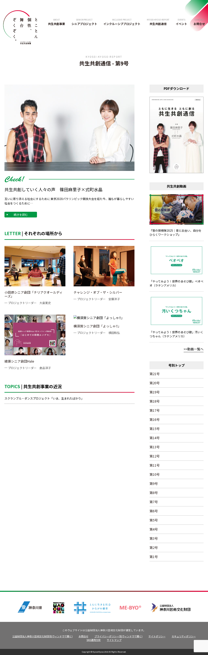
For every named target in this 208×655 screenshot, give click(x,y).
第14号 (155, 437)
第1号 (154, 556)
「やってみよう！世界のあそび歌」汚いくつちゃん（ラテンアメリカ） (176, 334)
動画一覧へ (195, 349)
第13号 (155, 446)
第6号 (154, 510)
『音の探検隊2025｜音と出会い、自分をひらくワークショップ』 (176, 232)
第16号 (155, 419)
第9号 (154, 483)
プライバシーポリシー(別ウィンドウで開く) (118, 636)
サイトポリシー (157, 636)
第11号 (155, 465)
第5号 (154, 520)
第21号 (155, 373)
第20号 (155, 382)
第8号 (154, 492)
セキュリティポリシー (184, 636)
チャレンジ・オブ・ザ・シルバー (98, 292)
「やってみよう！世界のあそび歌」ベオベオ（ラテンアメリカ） (176, 283)
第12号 (155, 456)
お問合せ (83, 636)
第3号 (154, 538)
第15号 (155, 428)
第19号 (155, 392)
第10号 (155, 474)
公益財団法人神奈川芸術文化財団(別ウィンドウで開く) (42, 636)
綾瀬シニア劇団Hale (19, 361)
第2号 (154, 547)
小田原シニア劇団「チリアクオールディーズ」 (33, 294)
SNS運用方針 (94, 640)
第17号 (155, 410)
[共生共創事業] (20, 26)
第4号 (154, 529)
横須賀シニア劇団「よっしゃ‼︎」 (97, 326)
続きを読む (21, 215)
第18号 (155, 401)
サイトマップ (114, 640)
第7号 (154, 501)
